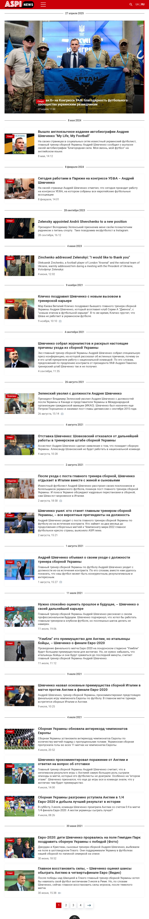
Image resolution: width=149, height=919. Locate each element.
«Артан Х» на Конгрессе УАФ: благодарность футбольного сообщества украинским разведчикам (83, 102)
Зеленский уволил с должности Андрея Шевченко (80, 393)
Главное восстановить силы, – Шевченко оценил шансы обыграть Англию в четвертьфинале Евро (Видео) (85, 870)
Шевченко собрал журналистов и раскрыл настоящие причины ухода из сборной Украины (83, 345)
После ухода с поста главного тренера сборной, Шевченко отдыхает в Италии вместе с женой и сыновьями (86, 478)
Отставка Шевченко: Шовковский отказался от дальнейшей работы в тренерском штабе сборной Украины (88, 438)
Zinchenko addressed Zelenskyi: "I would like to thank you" (84, 257)
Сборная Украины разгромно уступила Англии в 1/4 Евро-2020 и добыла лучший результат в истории (81, 799)
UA (137, 4)
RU (142, 4)
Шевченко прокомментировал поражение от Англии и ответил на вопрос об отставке (83, 762)
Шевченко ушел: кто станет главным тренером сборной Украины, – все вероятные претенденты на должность (84, 513)
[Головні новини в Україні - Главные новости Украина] (19, 4)
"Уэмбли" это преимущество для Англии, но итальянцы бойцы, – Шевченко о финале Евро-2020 (84, 641)
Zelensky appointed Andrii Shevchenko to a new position (82, 222)
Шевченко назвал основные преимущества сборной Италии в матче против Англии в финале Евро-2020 (89, 687)
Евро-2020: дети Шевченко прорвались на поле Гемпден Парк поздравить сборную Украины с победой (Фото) (89, 839)
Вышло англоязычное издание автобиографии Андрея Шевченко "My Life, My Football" (83, 134)
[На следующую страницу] (89, 905)
